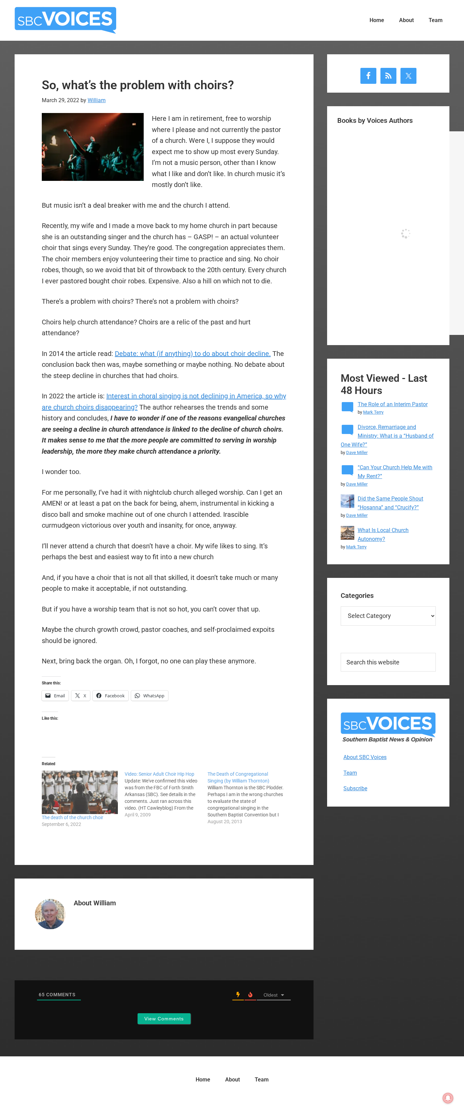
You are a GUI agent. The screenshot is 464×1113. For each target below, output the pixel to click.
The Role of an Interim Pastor (393, 404)
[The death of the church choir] (80, 792)
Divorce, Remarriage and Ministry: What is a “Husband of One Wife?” (387, 436)
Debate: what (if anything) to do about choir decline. (193, 354)
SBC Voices (66, 20)
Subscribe (355, 788)
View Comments (164, 1018)
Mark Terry (373, 412)
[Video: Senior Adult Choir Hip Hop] (166, 794)
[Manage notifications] (448, 1098)
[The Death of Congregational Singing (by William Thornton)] (249, 798)
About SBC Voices (365, 757)
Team (350, 773)
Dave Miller (357, 452)
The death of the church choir (72, 817)
